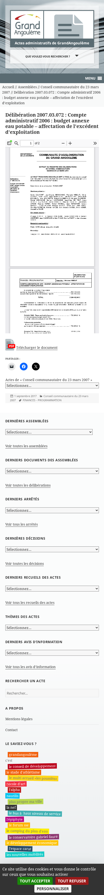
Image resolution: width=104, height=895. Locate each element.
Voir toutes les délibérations (28, 485)
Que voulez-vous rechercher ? (47, 56)
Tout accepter (35, 881)
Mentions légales (18, 719)
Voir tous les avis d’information (30, 666)
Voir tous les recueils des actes (29, 602)
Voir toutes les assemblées (26, 446)
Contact (11, 729)
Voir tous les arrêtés (21, 524)
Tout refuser (72, 881)
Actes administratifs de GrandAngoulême (52, 42)
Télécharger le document (37, 347)
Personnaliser (53, 888)
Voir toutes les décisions (24, 563)
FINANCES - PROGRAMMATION (42, 400)
